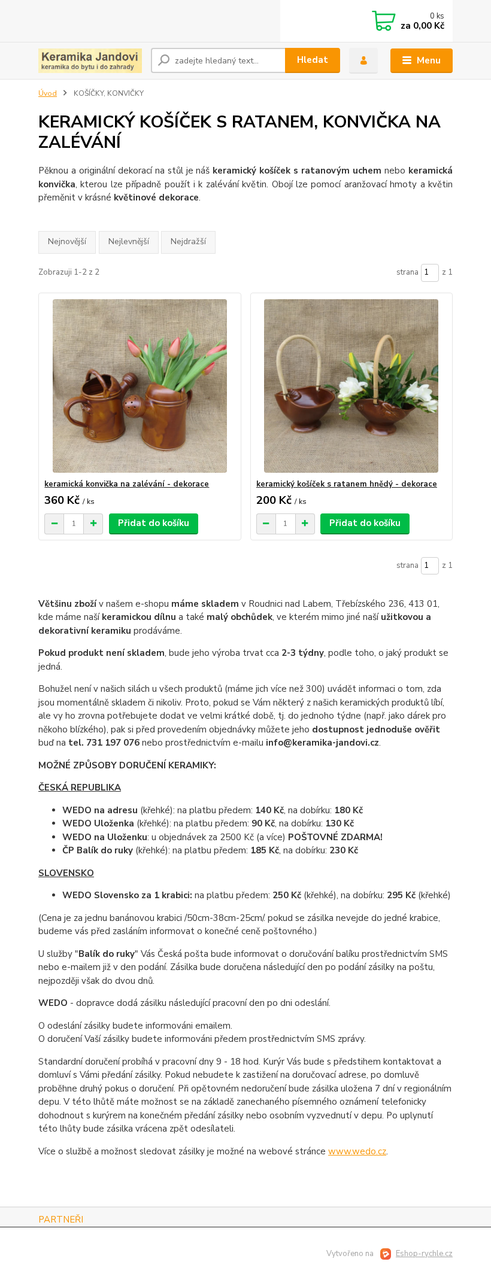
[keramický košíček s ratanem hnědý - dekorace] (351, 386)
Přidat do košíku (153, 523)
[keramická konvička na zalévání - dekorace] (139, 386)
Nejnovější (67, 241)
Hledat (312, 60)
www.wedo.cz (357, 1151)
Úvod (47, 93)
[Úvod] (90, 60)
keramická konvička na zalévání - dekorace (126, 484)
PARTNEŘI (60, 1220)
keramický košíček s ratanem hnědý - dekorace (346, 484)
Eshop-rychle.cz (424, 1253)
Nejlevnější (128, 241)
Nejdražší (188, 241)
